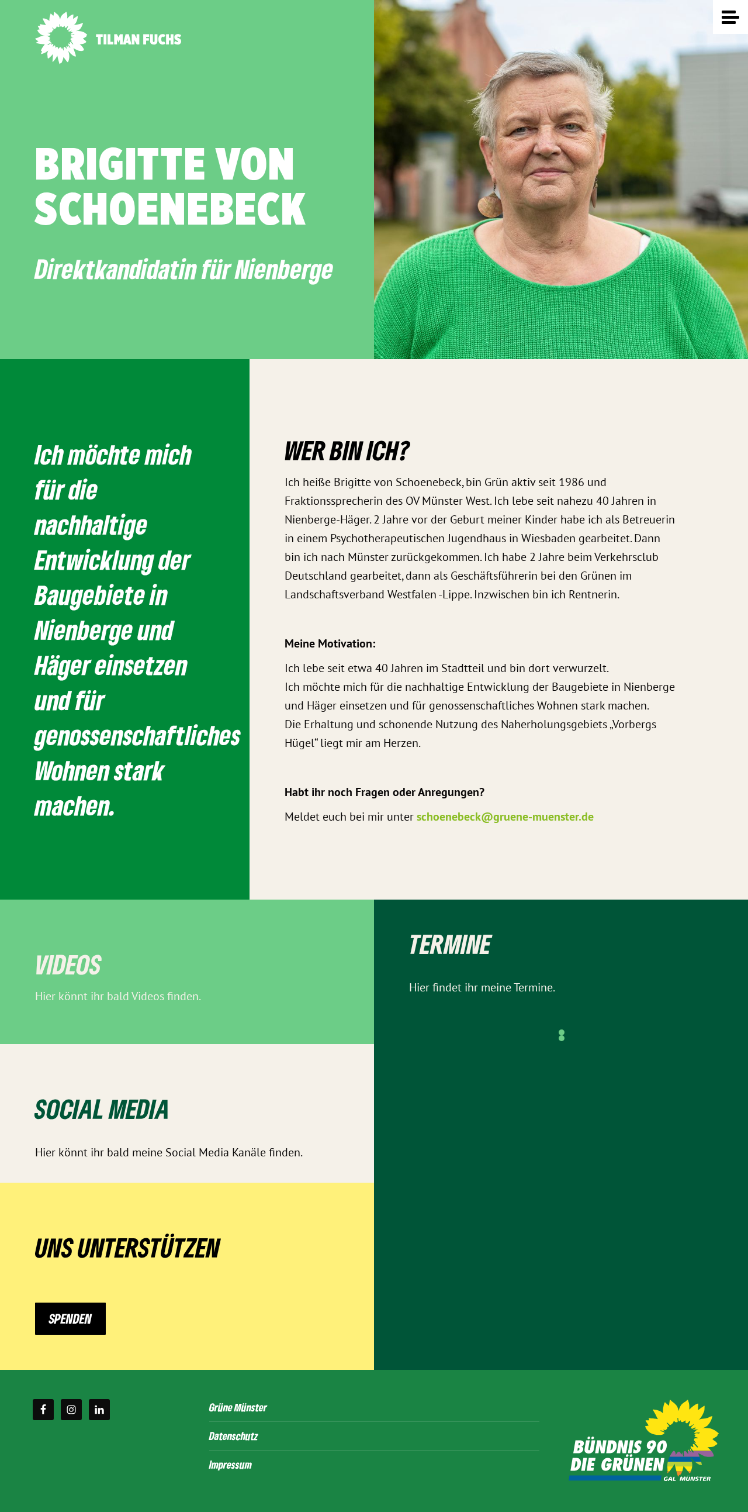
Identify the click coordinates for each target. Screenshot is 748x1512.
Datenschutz (233, 1435)
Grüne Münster (238, 1407)
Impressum (230, 1464)
